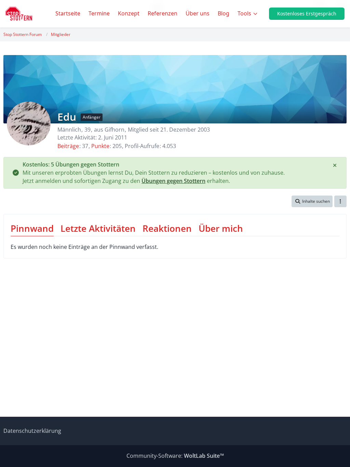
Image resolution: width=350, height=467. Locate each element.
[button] (312, 201)
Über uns (198, 13)
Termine (99, 13)
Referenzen (162, 13)
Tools (244, 13)
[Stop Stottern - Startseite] (18, 14)
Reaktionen (167, 228)
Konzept (128, 13)
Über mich (221, 228)
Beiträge (68, 146)
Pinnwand (32, 228)
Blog (223, 13)
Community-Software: (175, 455)
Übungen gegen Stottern (173, 181)
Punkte (100, 146)
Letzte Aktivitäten (98, 228)
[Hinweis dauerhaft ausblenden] (335, 165)
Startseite (67, 13)
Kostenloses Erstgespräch (306, 13)
